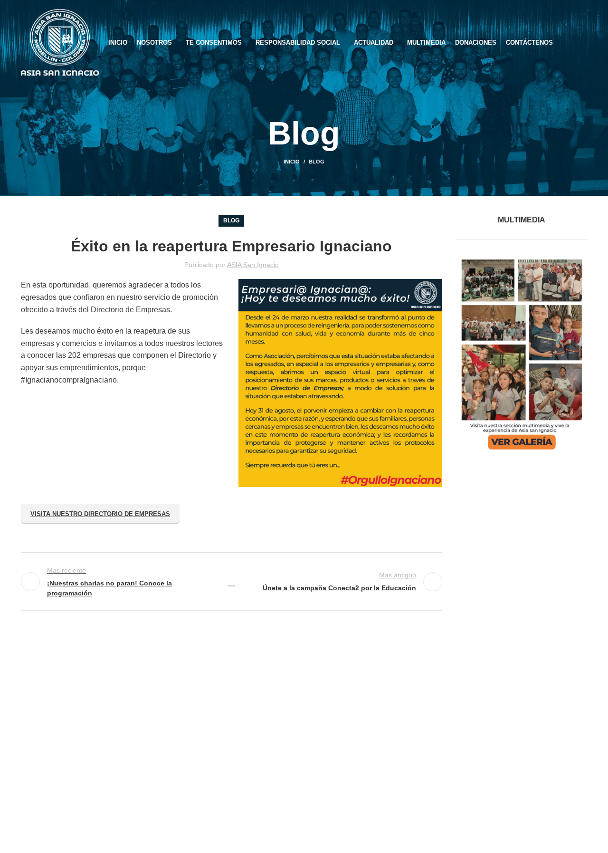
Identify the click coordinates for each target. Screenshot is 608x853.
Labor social (244, 739)
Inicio (292, 161)
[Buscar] (584, 42)
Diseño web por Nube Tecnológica (304, 839)
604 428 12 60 (63, 755)
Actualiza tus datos (255, 755)
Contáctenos (245, 785)
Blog (316, 161)
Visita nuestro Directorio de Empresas (100, 514)
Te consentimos (250, 770)
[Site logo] (60, 42)
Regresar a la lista (231, 581)
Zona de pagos (249, 724)
